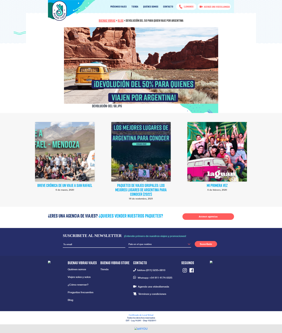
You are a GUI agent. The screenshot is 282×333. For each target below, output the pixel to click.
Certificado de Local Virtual (141, 315)
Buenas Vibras (107, 20)
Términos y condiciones (152, 293)
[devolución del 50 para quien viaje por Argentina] (141, 65)
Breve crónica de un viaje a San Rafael (64, 185)
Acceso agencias (208, 216)
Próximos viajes (118, 6)
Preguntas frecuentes (80, 292)
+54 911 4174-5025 (160, 277)
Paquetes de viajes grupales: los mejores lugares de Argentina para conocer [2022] (141, 189)
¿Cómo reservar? (78, 284)
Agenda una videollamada (153, 286)
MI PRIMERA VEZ (217, 185)
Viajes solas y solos (79, 276)
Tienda (134, 6)
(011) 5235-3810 (155, 270)
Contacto (168, 6)
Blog (120, 20)
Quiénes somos (150, 6)
